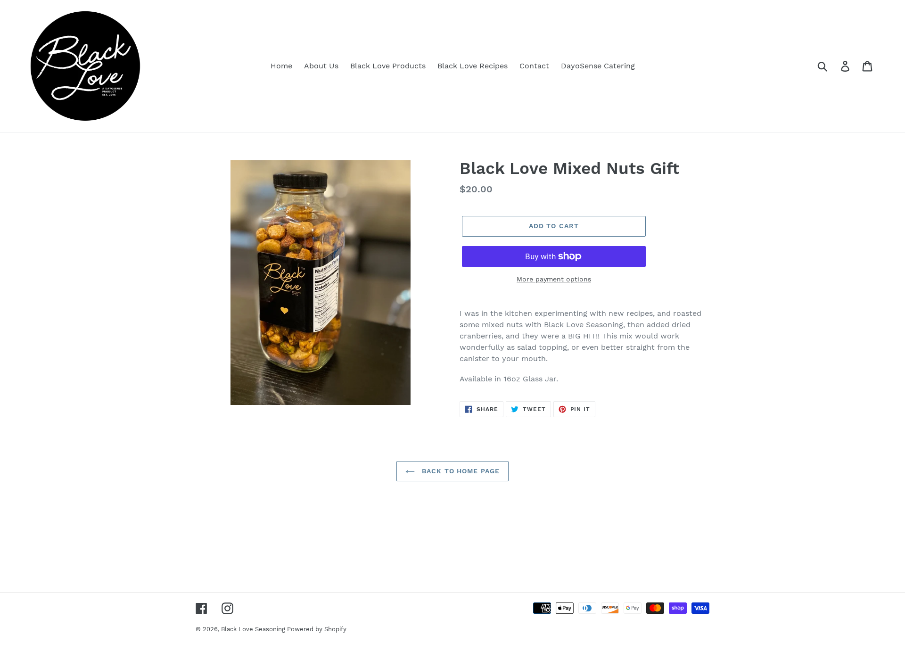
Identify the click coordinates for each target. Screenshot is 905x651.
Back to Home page (460, 471)
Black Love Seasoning (254, 629)
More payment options (554, 279)
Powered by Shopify (316, 629)
